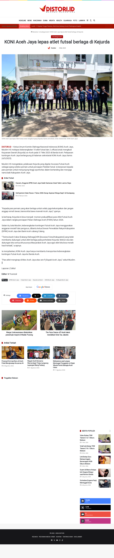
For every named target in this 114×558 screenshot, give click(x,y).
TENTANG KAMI (68, 537)
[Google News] (43, 287)
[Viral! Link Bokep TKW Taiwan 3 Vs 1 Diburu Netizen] (104, 449)
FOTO (75, 20)
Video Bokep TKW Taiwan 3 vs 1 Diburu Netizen (87, 438)
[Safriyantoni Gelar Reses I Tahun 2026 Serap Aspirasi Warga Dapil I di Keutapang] (8, 195)
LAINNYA (82, 20)
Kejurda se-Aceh (38, 280)
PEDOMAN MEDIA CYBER (47, 537)
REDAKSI (35, 537)
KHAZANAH (37, 20)
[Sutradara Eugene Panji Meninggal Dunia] (104, 483)
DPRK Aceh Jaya (14, 280)
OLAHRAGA (67, 20)
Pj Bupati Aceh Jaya (62, 280)
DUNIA (45, 20)
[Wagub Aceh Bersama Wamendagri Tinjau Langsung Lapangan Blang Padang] (38, 352)
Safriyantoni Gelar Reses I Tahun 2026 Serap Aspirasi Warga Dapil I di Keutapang (45, 193)
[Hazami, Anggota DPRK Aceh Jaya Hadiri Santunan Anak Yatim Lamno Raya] (8, 185)
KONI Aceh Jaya (49, 280)
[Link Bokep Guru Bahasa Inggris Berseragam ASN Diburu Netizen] (104, 460)
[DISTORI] (57, 9)
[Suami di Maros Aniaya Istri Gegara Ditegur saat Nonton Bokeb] (104, 473)
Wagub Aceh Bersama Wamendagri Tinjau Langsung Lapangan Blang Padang (37, 363)
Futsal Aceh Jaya (26, 280)
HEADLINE (22, 20)
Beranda (35, 32)
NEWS (29, 20)
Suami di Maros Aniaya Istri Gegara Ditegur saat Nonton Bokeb (88, 472)
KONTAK (59, 537)
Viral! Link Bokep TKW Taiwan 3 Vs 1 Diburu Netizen (87, 448)
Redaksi (53, 48)
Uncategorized (44, 32)
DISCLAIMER (78, 537)
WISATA (52, 20)
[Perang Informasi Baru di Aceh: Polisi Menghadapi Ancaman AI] (13, 352)
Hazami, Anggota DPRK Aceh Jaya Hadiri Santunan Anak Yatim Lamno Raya (43, 183)
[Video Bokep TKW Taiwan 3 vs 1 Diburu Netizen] (104, 438)
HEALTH (59, 20)
